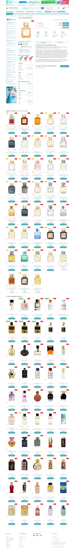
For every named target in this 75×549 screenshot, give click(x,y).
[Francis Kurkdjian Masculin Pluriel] (24, 188)
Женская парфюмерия (10, 538)
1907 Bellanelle (11, 360)
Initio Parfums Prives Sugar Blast (24, 452)
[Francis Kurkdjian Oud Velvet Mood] (63, 233)
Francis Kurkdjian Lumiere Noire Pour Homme (10, 57)
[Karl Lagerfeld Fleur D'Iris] (11, 396)
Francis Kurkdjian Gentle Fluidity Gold (10, 77)
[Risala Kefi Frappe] (24, 510)
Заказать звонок (49, 9)
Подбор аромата (61, 11)
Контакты (21, 544)
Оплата (20, 539)
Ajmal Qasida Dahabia (11, 383)
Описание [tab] (43, 42)
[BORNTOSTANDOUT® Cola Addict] (63, 304)
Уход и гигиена (8, 541)
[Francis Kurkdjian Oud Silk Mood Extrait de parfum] (50, 233)
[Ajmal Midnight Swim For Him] (37, 373)
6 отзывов (53, 126)
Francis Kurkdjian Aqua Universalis (11, 71)
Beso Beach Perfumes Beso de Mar (63, 429)
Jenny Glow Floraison (50, 520)
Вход (63, 5)
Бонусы (20, 541)
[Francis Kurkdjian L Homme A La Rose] (50, 188)
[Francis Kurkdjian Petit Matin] (63, 188)
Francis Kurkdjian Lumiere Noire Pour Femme (10, 45)
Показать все (8, 48)
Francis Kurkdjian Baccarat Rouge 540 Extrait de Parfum (11, 40)
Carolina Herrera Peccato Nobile (37, 315)
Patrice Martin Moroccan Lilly (63, 406)
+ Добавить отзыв (64, 66)
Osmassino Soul (50, 315)
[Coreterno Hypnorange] (11, 327)
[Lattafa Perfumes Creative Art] (24, 464)
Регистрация (66, 5)
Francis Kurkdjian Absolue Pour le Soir (11, 28)
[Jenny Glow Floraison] (50, 510)
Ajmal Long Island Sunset (63, 383)
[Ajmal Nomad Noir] (24, 373)
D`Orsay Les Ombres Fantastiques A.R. (11, 315)
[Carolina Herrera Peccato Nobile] (37, 304)
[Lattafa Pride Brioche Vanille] (11, 464)
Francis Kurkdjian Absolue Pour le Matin (11, 27)
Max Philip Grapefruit (37, 406)
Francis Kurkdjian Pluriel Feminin (37, 175)
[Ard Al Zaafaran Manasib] (37, 350)
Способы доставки (21, 5)
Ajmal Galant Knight (50, 383)
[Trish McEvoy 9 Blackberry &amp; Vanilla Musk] (11, 419)
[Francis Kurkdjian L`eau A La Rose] (24, 165)
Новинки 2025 (48, 11)
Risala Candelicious (37, 520)
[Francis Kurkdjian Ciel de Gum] (50, 256)
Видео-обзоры (8, 544)
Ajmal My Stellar (63, 360)
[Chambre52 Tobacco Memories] (37, 419)
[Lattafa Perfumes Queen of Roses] (37, 487)
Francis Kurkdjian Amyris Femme (11, 31)
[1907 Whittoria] (50, 327)
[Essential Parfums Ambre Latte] (24, 419)
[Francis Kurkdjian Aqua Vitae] (37, 210)
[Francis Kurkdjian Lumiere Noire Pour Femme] (37, 279)
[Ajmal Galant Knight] (50, 373)
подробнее (37, 37)
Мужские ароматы (20, 11)
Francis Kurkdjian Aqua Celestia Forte (10, 68)
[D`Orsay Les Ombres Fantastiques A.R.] (11, 304)
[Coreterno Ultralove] (37, 327)
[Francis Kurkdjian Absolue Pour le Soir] (11, 279)
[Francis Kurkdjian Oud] (11, 188)
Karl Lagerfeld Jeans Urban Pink (25, 406)
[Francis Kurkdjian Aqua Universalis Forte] (11, 165)
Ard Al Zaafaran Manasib (37, 360)
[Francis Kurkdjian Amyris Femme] (37, 142)
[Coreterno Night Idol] (24, 327)
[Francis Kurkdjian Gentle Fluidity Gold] (50, 142)
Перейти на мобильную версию (59, 546)
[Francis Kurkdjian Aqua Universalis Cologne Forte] (63, 210)
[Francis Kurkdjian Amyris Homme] (63, 165)
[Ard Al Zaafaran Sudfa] (24, 350)
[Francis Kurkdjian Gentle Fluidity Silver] (63, 119)
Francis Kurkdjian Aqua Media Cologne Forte (10, 70)
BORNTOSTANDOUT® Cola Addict (63, 315)
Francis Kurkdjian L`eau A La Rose (11, 43)
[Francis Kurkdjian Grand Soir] (37, 119)
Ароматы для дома (30, 11)
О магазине (8, 546)
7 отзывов (53, 195)
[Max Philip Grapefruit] (37, 396)
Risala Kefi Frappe (24, 520)
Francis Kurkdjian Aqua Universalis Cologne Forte (11, 73)
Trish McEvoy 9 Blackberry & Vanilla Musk (11, 429)
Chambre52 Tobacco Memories (37, 429)
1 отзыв (14, 172)
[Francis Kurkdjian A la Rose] (50, 119)
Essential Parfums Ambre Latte (24, 429)
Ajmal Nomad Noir (25, 383)
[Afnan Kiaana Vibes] (11, 487)
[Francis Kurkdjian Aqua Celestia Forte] (50, 210)
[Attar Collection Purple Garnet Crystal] (11, 441)
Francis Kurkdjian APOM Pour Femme (10, 25)
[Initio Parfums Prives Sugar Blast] (24, 441)
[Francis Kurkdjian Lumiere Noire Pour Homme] (11, 256)
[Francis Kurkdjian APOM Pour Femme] (11, 233)
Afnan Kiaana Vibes (12, 497)
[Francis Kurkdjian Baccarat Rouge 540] (11, 119)
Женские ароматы (10, 11)
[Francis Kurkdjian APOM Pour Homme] (37, 256)
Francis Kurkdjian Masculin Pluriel (11, 59)
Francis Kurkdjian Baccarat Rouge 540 (11, 39)
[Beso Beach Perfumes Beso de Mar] (63, 419)
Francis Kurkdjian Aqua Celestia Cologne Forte (10, 66)
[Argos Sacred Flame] (63, 464)
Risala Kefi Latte (11, 520)
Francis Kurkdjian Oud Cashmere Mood (24, 289)
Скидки (55, 5)
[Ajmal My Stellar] (63, 350)
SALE (54, 11)
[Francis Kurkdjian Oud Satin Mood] (11, 142)
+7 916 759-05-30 (56, 539)
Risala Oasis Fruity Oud (63, 497)
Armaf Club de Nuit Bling (37, 452)
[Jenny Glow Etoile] (63, 510)
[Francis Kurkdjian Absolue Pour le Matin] (63, 256)
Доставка (21, 536)
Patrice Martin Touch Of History (50, 406)
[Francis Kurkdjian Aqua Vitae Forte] (24, 233)
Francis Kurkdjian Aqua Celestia (10, 64)
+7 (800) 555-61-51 (51, 7)
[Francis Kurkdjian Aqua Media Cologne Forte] (24, 256)
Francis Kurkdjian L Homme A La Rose (11, 56)
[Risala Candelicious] (37, 510)
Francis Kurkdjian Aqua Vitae (10, 36)
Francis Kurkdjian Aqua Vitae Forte (11, 37)
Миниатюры (39, 11)
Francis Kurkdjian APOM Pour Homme (10, 53)
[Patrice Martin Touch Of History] (50, 396)
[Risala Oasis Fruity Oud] (63, 487)
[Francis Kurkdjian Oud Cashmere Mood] (24, 279)
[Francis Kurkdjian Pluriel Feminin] (37, 165)
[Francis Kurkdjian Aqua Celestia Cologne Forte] (37, 233)
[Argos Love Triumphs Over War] (50, 464)
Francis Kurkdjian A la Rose (10, 30)
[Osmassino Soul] (50, 304)
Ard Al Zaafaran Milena (50, 360)
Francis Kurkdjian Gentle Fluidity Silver (10, 79)
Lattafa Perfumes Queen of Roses (37, 497)
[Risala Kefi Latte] (11, 510)
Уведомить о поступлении (66, 27)
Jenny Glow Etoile (63, 520)
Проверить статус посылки (45, 5)
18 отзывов (27, 126)
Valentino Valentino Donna (24, 315)
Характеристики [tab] (60, 42)
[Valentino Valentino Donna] (24, 304)
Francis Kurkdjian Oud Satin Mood (11, 83)
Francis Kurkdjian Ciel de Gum (10, 76)
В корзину (66, 23)
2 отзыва (66, 126)
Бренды (7, 536)
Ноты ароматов (22, 546)
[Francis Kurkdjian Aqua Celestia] (63, 142)
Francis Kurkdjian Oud (9, 82)
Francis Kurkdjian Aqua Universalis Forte (11, 34)
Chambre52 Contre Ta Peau (50, 429)
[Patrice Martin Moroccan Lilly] (63, 396)
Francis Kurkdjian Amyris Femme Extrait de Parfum (11, 33)
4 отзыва (40, 172)
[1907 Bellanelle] (11, 350)
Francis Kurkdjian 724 (9, 63)
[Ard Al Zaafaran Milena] (50, 350)
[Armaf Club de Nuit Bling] (37, 441)
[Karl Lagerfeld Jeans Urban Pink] (24, 396)
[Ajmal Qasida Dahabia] (11, 373)
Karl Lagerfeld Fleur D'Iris (12, 406)
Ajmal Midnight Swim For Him (37, 383)
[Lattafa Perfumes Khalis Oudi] (50, 487)
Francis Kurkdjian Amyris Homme (11, 54)
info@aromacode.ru (57, 541)
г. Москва (12, 5)
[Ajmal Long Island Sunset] (63, 373)
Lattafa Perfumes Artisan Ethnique (63, 452)
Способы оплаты (32, 5)
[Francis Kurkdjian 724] (50, 165)
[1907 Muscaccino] (63, 327)
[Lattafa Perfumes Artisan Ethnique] (63, 441)
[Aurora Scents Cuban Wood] (24, 487)
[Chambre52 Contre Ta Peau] (50, 419)
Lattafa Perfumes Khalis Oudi (50, 497)
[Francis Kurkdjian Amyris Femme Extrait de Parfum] (37, 188)
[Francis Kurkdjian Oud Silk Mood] (24, 210)
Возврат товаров (22, 538)
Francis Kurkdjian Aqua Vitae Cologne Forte (10, 74)
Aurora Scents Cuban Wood (24, 497)
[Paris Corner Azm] (50, 441)
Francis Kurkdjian (23, 111)
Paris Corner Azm (50, 452)
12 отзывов (40, 126)
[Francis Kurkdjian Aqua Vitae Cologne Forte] (11, 210)
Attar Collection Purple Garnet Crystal (11, 452)
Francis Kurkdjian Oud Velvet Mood (11, 84)
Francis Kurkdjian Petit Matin (63, 198)
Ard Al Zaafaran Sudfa (24, 360)
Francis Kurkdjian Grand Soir (10, 42)
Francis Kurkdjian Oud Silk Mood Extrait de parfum (50, 244)
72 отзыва (14, 126)
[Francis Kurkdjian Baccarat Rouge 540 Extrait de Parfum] (24, 119)
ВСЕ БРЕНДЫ (66, 13)
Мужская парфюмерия (10, 539)
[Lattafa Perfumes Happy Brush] (37, 464)
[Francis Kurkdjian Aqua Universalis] (24, 142)
